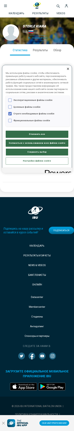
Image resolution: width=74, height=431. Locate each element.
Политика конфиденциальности (36, 414)
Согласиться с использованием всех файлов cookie (37, 143)
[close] (3, 423)
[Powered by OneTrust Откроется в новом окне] (57, 171)
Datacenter (37, 297)
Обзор (57, 50)
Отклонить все (37, 134)
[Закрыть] (68, 69)
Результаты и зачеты (37, 255)
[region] (37, 119)
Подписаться (61, 230)
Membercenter (37, 306)
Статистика (20, 50)
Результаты (40, 50)
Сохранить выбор (37, 152)
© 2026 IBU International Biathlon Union (36, 406)
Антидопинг (37, 326)
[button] (5, 4)
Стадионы (37, 316)
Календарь (37, 245)
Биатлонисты (37, 275)
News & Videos (37, 265)
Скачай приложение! (54, 423)
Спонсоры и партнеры (37, 336)
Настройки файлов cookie (37, 161)
